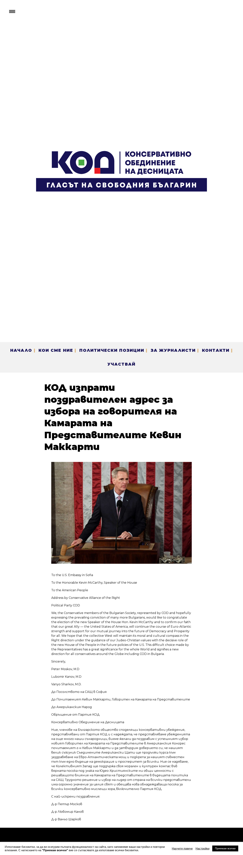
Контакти (216, 350)
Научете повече (182, 848)
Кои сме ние (56, 350)
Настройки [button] (202, 848)
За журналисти (173, 350)
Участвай (121, 364)
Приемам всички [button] (225, 848)
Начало (21, 350)
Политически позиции (111, 350)
